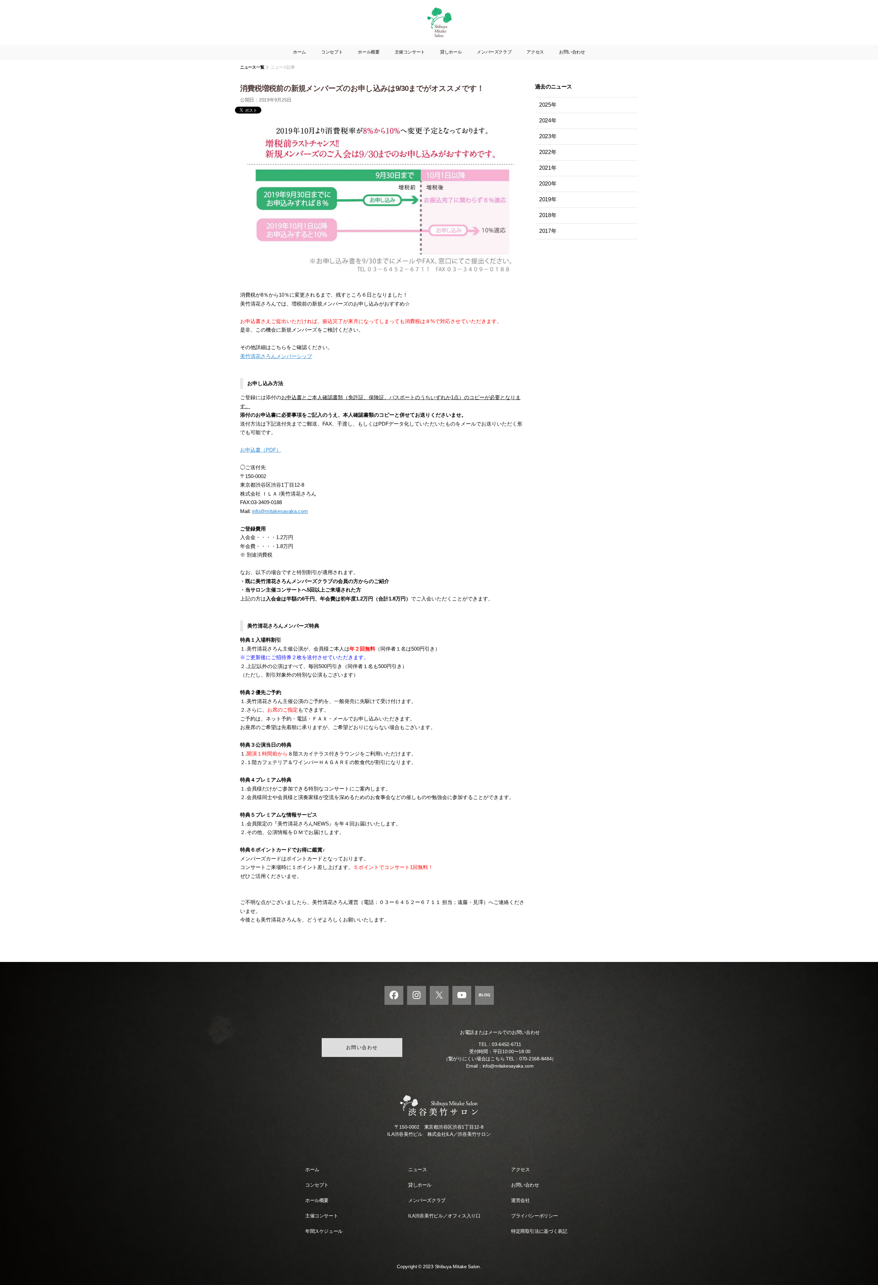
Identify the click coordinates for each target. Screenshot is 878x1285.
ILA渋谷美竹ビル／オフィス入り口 (444, 1215)
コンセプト (332, 52)
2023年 (548, 136)
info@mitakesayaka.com (280, 511)
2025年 (548, 105)
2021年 (548, 168)
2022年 (548, 152)
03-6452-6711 (506, 1044)
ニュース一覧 (252, 67)
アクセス (535, 52)
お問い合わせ (572, 52)
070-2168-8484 (535, 1058)
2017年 (548, 231)
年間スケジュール (324, 1231)
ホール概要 (368, 52)
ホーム (299, 52)
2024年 (548, 120)
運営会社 (520, 1200)
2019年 (548, 199)
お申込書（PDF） (260, 450)
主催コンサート (410, 52)
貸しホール (451, 52)
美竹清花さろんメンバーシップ (276, 356)
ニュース (417, 1169)
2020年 (548, 184)
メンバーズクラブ (494, 52)
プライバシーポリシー (534, 1215)
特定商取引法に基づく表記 (539, 1231)
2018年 (548, 215)
